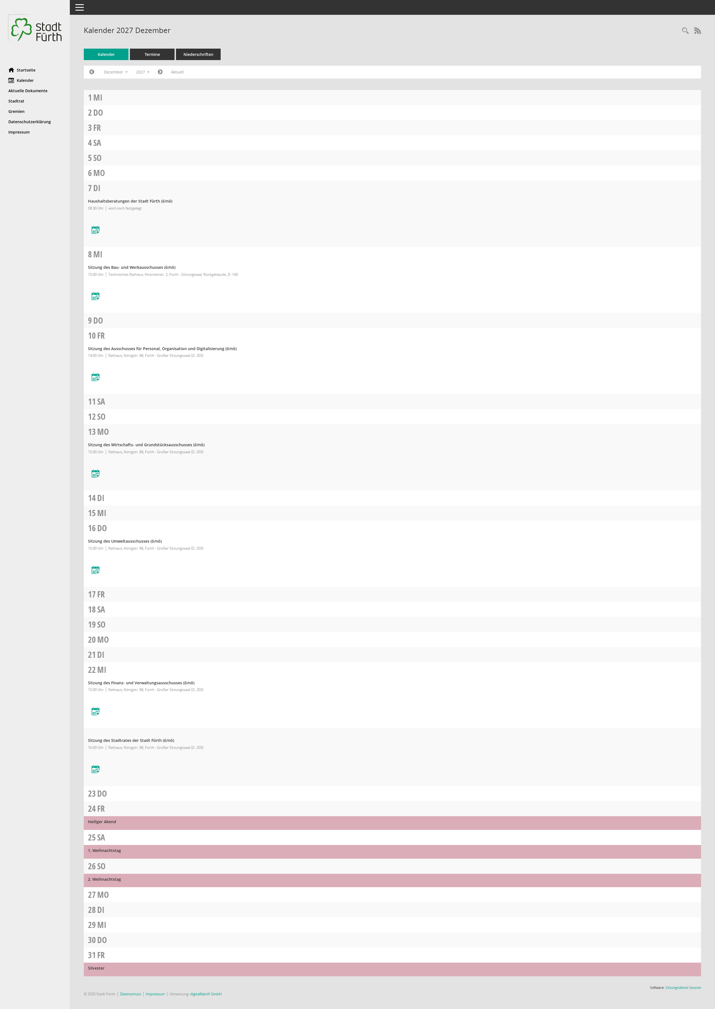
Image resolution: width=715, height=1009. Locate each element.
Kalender (25, 80)
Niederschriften (198, 54)
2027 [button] (141, 72)
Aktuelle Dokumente (27, 90)
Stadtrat (16, 101)
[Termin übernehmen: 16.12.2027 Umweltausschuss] (95, 570)
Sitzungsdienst (683, 987)
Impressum (19, 132)
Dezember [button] (114, 72)
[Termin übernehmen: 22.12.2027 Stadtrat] (95, 769)
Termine (152, 54)
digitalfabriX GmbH (206, 993)
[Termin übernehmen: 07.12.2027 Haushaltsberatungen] (95, 230)
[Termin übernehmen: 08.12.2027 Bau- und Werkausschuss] (95, 296)
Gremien (16, 111)
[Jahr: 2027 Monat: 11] (91, 72)
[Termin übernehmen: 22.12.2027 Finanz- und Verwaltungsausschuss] (95, 712)
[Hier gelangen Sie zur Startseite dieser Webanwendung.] (35, 32)
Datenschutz (130, 993)
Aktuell (177, 72)
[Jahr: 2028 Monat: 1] (160, 72)
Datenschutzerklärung (29, 121)
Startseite (26, 70)
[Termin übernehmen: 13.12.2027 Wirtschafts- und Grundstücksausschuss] (95, 474)
